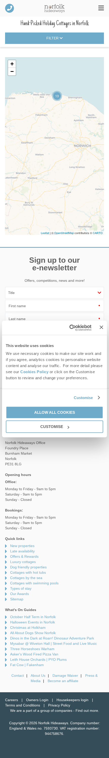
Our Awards (19, 594)
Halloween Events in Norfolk (32, 622)
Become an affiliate (63, 681)
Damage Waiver (65, 675)
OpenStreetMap (64, 233)
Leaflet (45, 233)
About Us (38, 675)
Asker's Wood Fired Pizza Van (34, 654)
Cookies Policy (34, 372)
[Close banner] (101, 327)
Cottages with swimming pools (34, 583)
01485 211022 (9, 8)
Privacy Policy (59, 705)
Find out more (87, 710)
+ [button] (12, 64)
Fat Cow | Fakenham (27, 665)
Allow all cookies (54, 412)
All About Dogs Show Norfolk (33, 633)
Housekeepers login (72, 700)
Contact (17, 675)
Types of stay (20, 588)
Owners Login (37, 700)
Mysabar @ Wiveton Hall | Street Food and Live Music (53, 643)
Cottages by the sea (26, 578)
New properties (22, 546)
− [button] (12, 71)
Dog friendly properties (28, 567)
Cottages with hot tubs (28, 572)
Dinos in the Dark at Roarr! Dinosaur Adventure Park (52, 638)
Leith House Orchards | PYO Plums (38, 659)
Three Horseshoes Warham (32, 649)
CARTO (98, 233)
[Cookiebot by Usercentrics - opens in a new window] (70, 327)
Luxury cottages (23, 562)
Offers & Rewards (24, 556)
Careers (11, 700)
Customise (83, 398)
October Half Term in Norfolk (33, 617)
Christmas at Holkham (28, 627)
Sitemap (16, 599)
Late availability (22, 551)
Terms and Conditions (22, 705)
